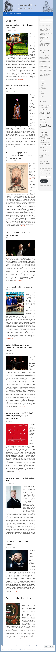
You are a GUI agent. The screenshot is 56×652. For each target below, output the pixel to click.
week (33, 177)
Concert (42, 85)
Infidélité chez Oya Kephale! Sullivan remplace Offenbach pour (45, 29)
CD (47, 107)
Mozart (41, 140)
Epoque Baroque (43, 116)
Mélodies (47, 142)
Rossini (41, 151)
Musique (42, 93)
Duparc (45, 112)
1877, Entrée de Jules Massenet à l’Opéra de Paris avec (46, 60)
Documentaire (43, 88)
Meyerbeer (42, 138)
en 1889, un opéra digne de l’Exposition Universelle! (44, 37)
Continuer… (21, 79)
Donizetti (42, 112)
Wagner (41, 156)
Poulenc (41, 147)
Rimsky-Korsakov (47, 149)
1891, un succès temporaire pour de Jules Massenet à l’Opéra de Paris (46, 33)
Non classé (42, 96)
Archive (41, 104)
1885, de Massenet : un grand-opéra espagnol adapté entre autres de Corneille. (45, 44)
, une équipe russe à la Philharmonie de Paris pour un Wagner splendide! (19, 155)
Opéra (48, 144)
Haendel (42, 130)
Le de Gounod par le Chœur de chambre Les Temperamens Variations (45, 73)
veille (31, 196)
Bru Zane (43, 107)
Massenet (42, 137)
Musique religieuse (43, 141)
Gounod (45, 128)
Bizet (50, 105)
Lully (49, 132)
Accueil (5, 13)
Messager (48, 136)
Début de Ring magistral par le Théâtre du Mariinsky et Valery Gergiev (19, 348)
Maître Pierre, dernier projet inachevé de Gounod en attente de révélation (46, 65)
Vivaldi (47, 155)
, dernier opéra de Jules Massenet (45, 56)
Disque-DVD (43, 86)
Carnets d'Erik (27, 5)
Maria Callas (45, 134)
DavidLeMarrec (43, 67)
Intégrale (43, 132)
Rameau (41, 149)
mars (9, 258)
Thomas (41, 154)
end (30, 178)
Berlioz (47, 104)
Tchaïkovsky (48, 153)
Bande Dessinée (43, 83)
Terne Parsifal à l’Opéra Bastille (19, 287)
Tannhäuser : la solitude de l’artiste (20, 598)
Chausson (45, 111)
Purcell (46, 147)
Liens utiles (12, 13)
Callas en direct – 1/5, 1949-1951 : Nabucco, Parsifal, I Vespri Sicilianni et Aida (20, 416)
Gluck (41, 128)
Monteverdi (47, 138)
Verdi (44, 155)
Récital (45, 151)
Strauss (44, 153)
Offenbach (42, 145)
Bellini (44, 105)
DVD (48, 112)
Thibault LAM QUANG (44, 71)
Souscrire (43, 181)
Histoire (42, 90)
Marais (41, 134)
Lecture (42, 91)
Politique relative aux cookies (40, 649)
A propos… (19, 13)
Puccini (44, 147)
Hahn (45, 130)
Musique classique (44, 94)
